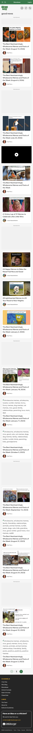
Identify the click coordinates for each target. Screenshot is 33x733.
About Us (4, 705)
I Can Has (4, 682)
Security (23, 730)
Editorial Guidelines (7, 708)
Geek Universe (5, 692)
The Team (4, 702)
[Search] (5, 2)
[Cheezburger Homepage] (16, 724)
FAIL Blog (4, 684)
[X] (30, 8)
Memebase (17, 2)
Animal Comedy (6, 690)
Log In (30, 2)
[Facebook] (25, 8)
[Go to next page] (21, 671)
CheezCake (4, 695)
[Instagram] (21, 8)
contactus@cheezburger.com (12, 720)
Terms (15, 730)
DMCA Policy (29, 730)
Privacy (18, 730)
